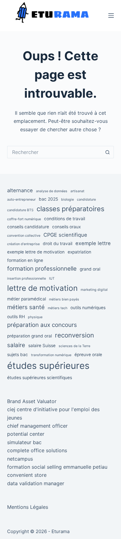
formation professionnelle (42, 268)
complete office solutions (37, 450)
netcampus (20, 459)
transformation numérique (51, 355)
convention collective (23, 236)
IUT (52, 278)
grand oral (90, 269)
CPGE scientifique (65, 235)
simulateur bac (24, 442)
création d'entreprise (23, 244)
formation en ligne (25, 260)
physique (35, 317)
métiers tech (57, 308)
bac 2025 (48, 199)
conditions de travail (64, 218)
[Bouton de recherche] (107, 152)
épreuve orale (88, 354)
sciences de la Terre (74, 346)
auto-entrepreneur (21, 199)
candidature (86, 199)
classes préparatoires (70, 209)
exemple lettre (93, 243)
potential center (25, 434)
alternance (20, 190)
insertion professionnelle (26, 278)
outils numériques (87, 307)
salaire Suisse (42, 345)
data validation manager (35, 483)
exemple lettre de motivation (36, 251)
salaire (16, 345)
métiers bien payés (64, 299)
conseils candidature (28, 226)
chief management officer (37, 426)
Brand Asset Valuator (31, 401)
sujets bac (17, 354)
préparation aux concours (42, 324)
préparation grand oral (29, 335)
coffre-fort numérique (24, 219)
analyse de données (51, 191)
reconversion (74, 335)
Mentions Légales (27, 507)
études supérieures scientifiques (39, 377)
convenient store (27, 475)
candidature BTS (20, 210)
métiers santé (26, 307)
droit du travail (57, 243)
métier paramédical (26, 298)
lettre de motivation (42, 288)
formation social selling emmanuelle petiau (57, 467)
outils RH (16, 316)
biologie (67, 199)
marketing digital (94, 290)
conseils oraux (66, 226)
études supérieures (48, 365)
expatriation (79, 251)
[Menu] (111, 15)
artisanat (77, 191)
